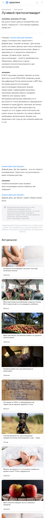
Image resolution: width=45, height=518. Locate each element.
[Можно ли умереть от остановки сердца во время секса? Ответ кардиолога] (22, 462)
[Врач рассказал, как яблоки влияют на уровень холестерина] (22, 328)
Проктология (18, 9)
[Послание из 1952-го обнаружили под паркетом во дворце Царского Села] (22, 395)
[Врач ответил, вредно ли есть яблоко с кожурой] (22, 495)
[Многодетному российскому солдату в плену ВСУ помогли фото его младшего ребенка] (22, 295)
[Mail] (7, 2)
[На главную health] (14, 2)
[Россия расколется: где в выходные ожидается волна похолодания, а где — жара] (22, 428)
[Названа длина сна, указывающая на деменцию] (22, 361)
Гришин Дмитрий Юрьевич (21, 38)
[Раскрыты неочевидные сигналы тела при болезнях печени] (22, 261)
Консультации (6, 9)
